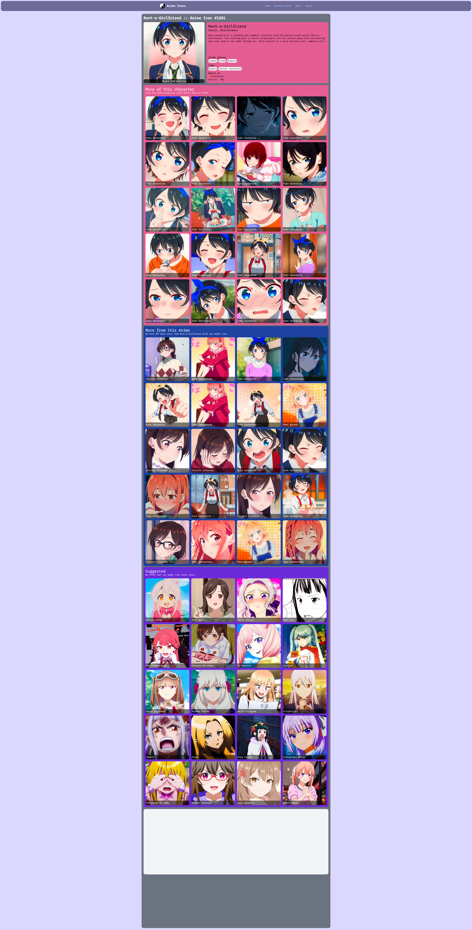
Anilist (212, 79)
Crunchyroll (217, 76)
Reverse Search (282, 6)
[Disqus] (236, 841)
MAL (222, 79)
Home (267, 6)
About (298, 6)
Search (309, 6)
